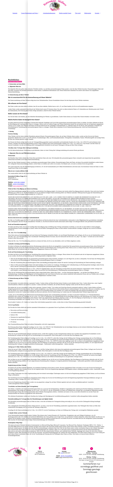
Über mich (78, 13)
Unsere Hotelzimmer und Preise (29, 13)
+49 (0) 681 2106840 (19, 182)
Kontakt (97, 13)
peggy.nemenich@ (18, 186)
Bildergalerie (87, 13)
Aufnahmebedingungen (49, 13)
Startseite (15, 13)
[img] (56, 5)
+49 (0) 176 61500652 (18, 184)
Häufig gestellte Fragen (65, 13)
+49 (62, 453)
